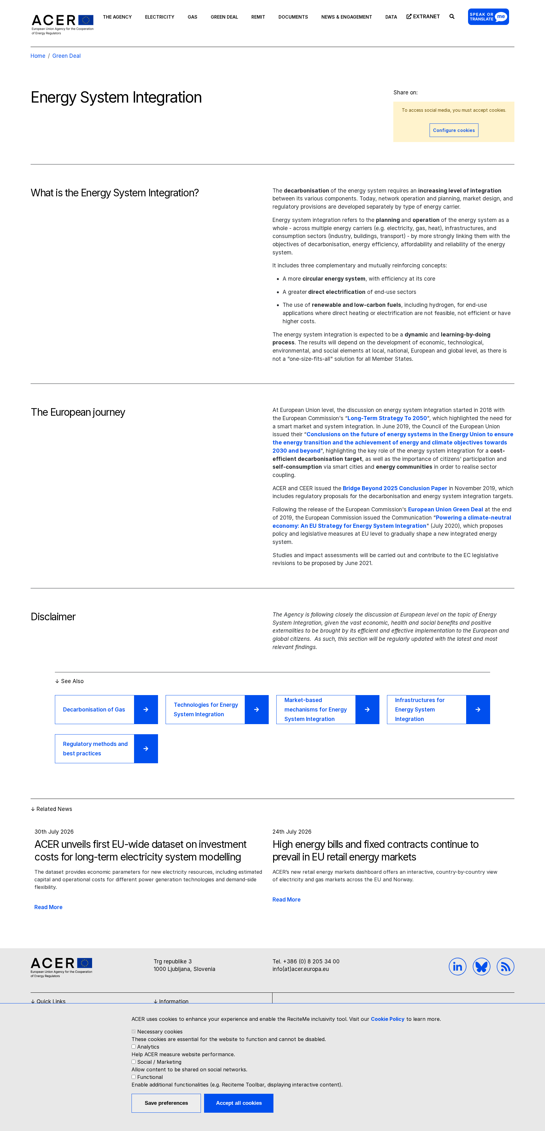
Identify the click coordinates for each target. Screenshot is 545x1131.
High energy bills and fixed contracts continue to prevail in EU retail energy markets (375, 850)
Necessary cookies (160, 1031)
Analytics (148, 1047)
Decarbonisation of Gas (94, 709)
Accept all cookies (239, 1103)
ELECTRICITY (159, 17)
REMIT (258, 17)
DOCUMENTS (293, 17)
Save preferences (166, 1103)
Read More (48, 907)
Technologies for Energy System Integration (206, 709)
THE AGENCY (117, 17)
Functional (150, 1077)
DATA (391, 17)
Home (38, 56)
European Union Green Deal (445, 509)
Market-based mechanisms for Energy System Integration (315, 709)
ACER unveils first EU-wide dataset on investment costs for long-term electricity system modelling (140, 850)
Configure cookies (454, 130)
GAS (192, 17)
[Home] (62, 25)
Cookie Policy (388, 1019)
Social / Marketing (159, 1062)
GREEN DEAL (224, 17)
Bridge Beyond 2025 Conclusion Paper (395, 488)
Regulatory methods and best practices (95, 749)
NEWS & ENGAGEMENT (346, 17)
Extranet (426, 16)
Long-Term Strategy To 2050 (387, 418)
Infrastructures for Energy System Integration (420, 709)
